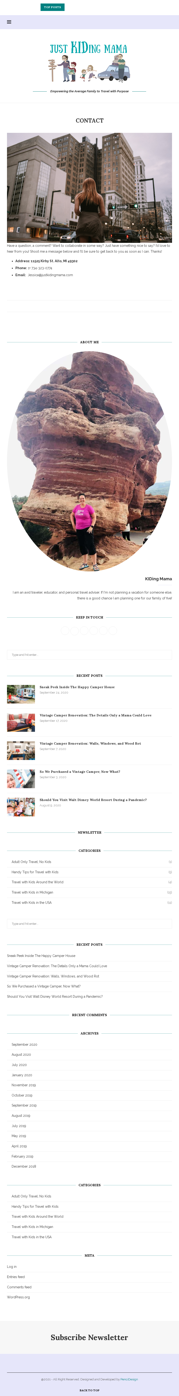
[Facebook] (133, 22)
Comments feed (19, 1287)
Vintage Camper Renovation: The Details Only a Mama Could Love (95, 715)
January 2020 (22, 1075)
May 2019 (19, 1136)
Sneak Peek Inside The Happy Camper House (77, 687)
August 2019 (21, 1115)
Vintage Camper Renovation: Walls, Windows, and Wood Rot (90, 7)
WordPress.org (18, 1297)
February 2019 (22, 1156)
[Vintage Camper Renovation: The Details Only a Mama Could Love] (21, 722)
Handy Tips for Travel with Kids (92, 872)
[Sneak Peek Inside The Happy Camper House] (21, 694)
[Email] (158, 22)
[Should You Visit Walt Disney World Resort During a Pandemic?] (21, 807)
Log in (12, 1267)
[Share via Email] (98, 306)
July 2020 (19, 1065)
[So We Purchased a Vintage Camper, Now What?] (21, 779)
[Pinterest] (148, 22)
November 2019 (24, 1085)
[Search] (169, 22)
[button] (69, 7)
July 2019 (19, 1126)
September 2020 (24, 1044)
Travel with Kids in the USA (92, 902)
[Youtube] (153, 22)
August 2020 (21, 1054)
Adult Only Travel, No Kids (92, 862)
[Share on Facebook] (84, 306)
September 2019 (24, 1105)
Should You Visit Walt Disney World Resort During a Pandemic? (93, 800)
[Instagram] (143, 22)
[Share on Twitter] (89, 306)
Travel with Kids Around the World (92, 882)
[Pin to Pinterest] (93, 306)
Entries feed (16, 1277)
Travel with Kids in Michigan (92, 892)
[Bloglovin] (163, 22)
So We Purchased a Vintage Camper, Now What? (80, 772)
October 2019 (22, 1095)
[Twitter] (138, 22)
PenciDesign (129, 1379)
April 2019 (19, 1146)
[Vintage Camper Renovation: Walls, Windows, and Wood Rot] (21, 750)
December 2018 (24, 1166)
